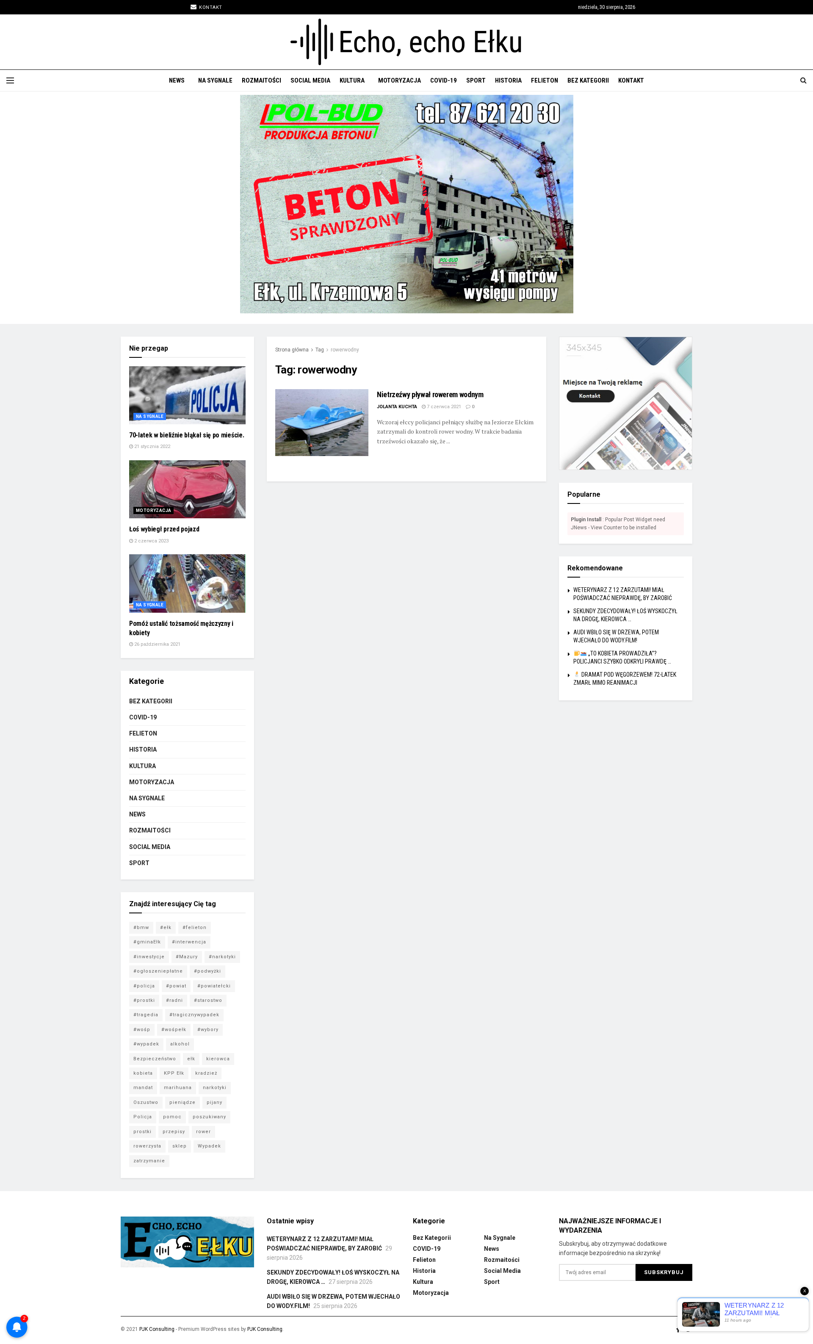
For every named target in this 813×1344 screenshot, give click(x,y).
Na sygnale (215, 80)
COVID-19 (443, 80)
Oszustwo (145, 1102)
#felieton (195, 927)
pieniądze (182, 1102)
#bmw (141, 927)
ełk (191, 1059)
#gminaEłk (147, 942)
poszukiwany (209, 1117)
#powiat (176, 986)
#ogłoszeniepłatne (158, 971)
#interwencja (189, 942)
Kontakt (210, 7)
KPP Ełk (174, 1073)
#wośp (141, 1029)
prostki (142, 1131)
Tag (319, 350)
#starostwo (208, 1000)
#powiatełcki (214, 986)
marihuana (178, 1087)
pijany (214, 1102)
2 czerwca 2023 (151, 541)
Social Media (310, 80)
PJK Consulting (156, 1329)
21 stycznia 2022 (151, 446)
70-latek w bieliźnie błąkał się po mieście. (186, 435)
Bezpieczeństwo (154, 1059)
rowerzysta (147, 1146)
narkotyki (215, 1087)
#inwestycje (149, 957)
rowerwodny (345, 350)
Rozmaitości (261, 80)
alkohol (180, 1044)
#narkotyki (222, 957)
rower (203, 1131)
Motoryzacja (399, 80)
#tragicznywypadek (194, 1015)
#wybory (207, 1029)
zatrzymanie (149, 1161)
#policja (144, 986)
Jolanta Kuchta (397, 406)
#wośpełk (173, 1029)
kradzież (206, 1073)
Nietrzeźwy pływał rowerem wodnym (430, 394)
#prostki (144, 1000)
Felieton (544, 80)
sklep (179, 1146)
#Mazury (187, 957)
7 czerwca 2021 (443, 406)
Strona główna (292, 350)
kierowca (218, 1059)
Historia (508, 80)
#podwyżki (207, 971)
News (177, 80)
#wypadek (146, 1044)
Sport (476, 80)
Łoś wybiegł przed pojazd (164, 529)
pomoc (172, 1117)
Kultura (352, 80)
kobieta (143, 1073)
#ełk (165, 927)
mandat (143, 1087)
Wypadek (209, 1146)
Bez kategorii (588, 80)
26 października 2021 (156, 644)
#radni (174, 1000)
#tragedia (145, 1015)
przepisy (174, 1131)
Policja (142, 1117)
